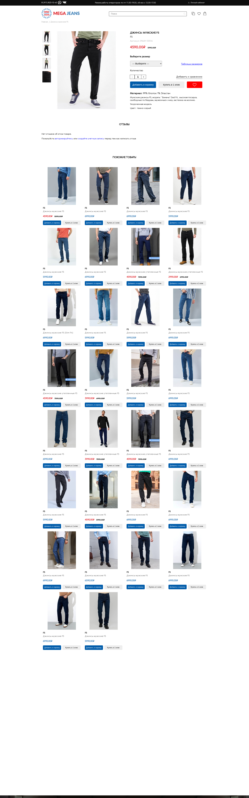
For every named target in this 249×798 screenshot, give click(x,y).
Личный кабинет (198, 3)
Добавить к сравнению (189, 77)
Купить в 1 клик (171, 84)
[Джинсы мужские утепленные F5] (145, 247)
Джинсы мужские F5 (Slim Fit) (58, 333)
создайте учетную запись (91, 139)
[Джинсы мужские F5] (62, 186)
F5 (131, 37)
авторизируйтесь (64, 139)
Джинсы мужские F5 (53, 211)
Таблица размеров (191, 64)
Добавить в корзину (143, 84)
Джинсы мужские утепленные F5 (144, 272)
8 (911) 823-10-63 (49, 3)
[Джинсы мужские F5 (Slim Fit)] (62, 307)
